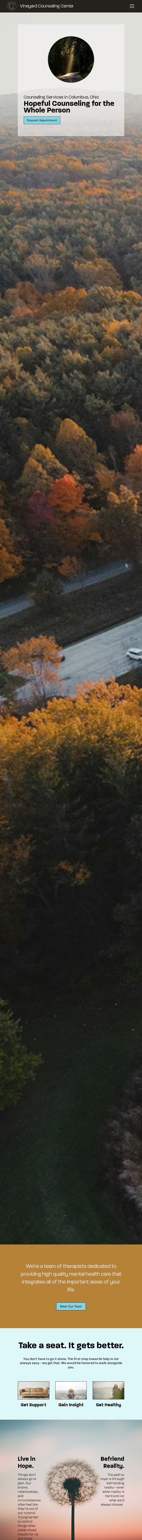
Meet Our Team (71, 1306)
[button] (131, 6)
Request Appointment (42, 120)
